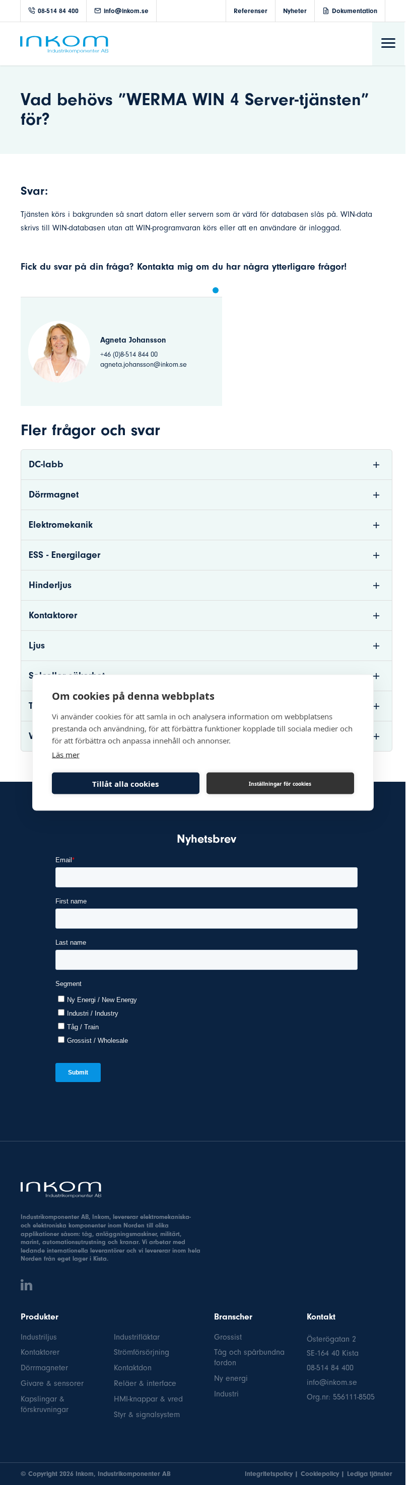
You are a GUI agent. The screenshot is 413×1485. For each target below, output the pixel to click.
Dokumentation (354, 11)
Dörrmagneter (44, 1367)
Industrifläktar (137, 1337)
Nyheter (295, 11)
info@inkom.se (126, 11)
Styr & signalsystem (147, 1414)
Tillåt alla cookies (125, 783)
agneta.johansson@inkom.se (143, 364)
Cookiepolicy (320, 1473)
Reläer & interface (145, 1383)
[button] (216, 290)
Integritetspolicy (269, 1473)
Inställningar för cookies (280, 783)
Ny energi (231, 1378)
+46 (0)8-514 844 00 (129, 354)
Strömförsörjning (141, 1352)
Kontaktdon (133, 1367)
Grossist (228, 1337)
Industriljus (39, 1337)
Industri (226, 1393)
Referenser (250, 11)
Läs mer (66, 755)
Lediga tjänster (369, 1473)
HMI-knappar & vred (148, 1399)
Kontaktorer (40, 1352)
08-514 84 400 (58, 11)
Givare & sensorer (52, 1383)
